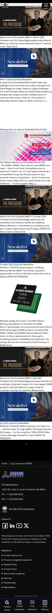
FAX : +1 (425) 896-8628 (12, 499)
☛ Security (6, 578)
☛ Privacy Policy (9, 569)
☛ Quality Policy (9, 564)
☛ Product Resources (12, 555)
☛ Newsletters (8, 587)
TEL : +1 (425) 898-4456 (12, 494)
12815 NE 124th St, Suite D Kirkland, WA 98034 (23, 489)
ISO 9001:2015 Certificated (21, 509)
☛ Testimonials (9, 582)
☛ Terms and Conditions (13, 573)
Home (4, 463)
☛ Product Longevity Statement (17, 560)
